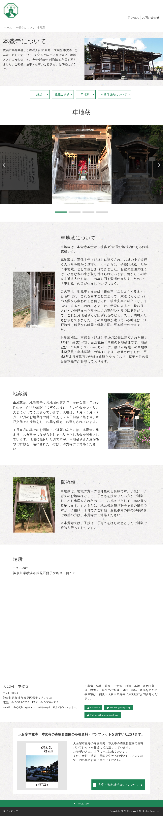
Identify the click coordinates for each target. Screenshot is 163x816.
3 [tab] (88, 212)
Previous (4, 165)
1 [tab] (61, 212)
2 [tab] (75, 212)
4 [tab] (102, 212)
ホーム (8, 27)
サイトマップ (10, 811)
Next (159, 165)
